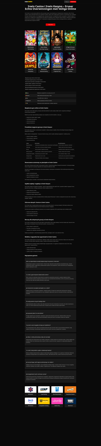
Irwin (28, 1)
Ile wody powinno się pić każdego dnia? (35, 301)
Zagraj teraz (50, 24)
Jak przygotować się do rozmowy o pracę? (36, 374)
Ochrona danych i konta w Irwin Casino (33, 85)
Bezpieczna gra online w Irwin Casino (32, 77)
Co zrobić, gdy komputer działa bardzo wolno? (37, 274)
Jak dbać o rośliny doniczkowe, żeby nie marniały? (38, 337)
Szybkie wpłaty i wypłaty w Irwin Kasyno (33, 83)
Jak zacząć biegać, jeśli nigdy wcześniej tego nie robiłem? (39, 362)
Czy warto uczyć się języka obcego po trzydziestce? (38, 325)
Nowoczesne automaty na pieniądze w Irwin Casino (35, 81)
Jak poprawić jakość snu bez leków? (34, 313)
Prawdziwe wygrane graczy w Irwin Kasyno (33, 79)
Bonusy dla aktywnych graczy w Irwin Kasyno (34, 87)
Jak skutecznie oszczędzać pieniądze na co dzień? (38, 288)
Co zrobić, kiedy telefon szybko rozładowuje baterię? (38, 350)
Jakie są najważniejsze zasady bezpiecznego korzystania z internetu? (42, 261)
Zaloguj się (67, 1)
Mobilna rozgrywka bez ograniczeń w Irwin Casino (35, 89)
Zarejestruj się (73, 1)
